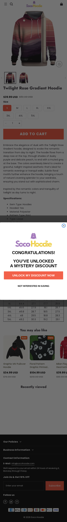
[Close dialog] (64, 225)
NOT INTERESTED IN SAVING (33, 286)
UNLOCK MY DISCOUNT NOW (33, 275)
